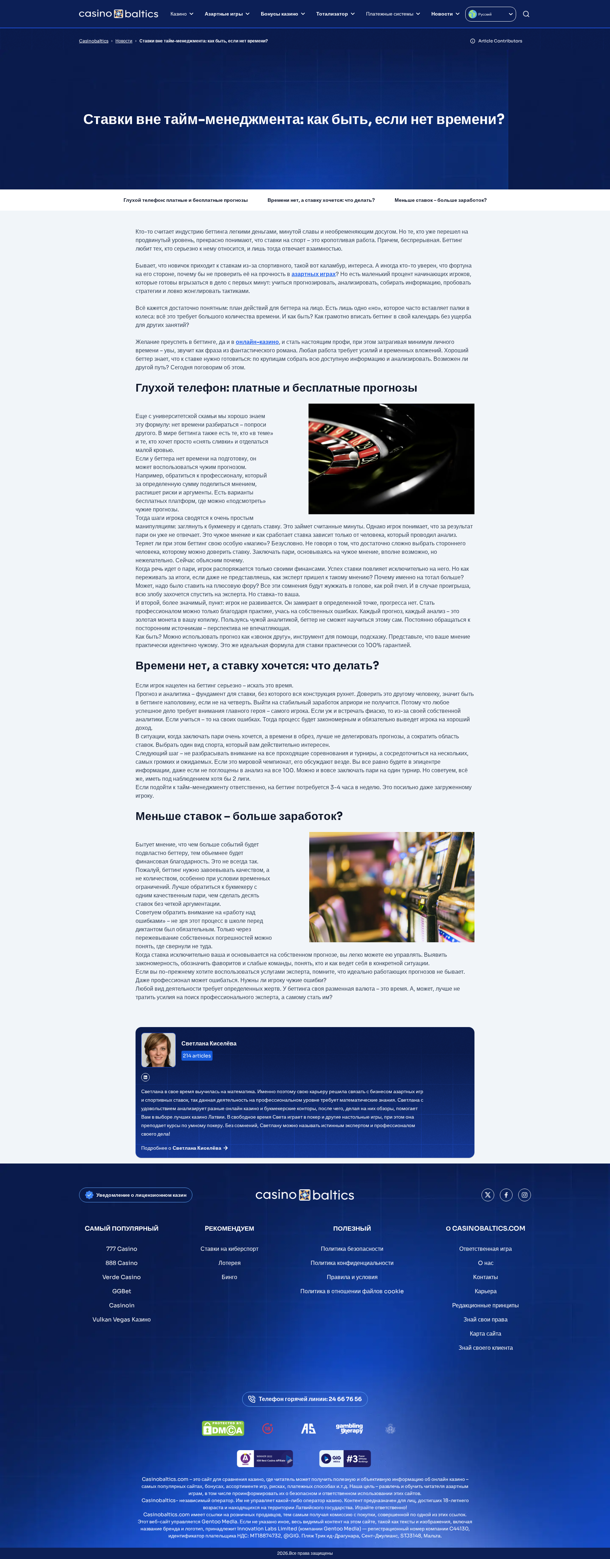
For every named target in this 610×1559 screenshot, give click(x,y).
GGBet (121, 1291)
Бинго (229, 1277)
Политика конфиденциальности (352, 1263)
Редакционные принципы (485, 1305)
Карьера (486, 1291)
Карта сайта (485, 1333)
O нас (486, 1263)
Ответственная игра (485, 1249)
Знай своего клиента (486, 1348)
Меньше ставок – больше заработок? (441, 200)
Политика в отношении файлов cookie (352, 1291)
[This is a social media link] (488, 1195)
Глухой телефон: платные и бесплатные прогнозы (186, 200)
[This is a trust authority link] (308, 1428)
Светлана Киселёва (209, 1043)
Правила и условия (352, 1277)
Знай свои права (486, 1319)
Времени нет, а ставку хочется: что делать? (321, 200)
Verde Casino (121, 1277)
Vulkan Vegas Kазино (121, 1319)
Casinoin (121, 1305)
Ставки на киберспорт (229, 1249)
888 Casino (122, 1263)
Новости (442, 14)
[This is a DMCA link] (223, 1428)
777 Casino (121, 1249)
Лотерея (230, 1263)
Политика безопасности (352, 1249)
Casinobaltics (93, 40)
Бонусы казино (279, 14)
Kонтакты (485, 1277)
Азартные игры (224, 14)
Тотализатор (332, 14)
